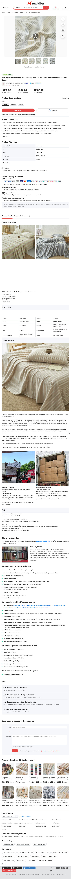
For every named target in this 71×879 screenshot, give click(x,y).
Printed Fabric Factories (42, 852)
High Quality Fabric (8, 856)
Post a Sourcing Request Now (50, 751)
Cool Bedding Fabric (41, 826)
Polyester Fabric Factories (26, 852)
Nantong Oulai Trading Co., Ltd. (14, 83)
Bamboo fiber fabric (7, 826)
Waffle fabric (55, 823)
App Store (6, 868)
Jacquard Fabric (43, 608)
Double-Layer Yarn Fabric (59, 605)
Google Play (17, 868)
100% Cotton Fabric (34, 13)
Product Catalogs (26, 816)
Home (3, 13)
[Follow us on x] (59, 868)
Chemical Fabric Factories (60, 852)
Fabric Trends (31, 860)
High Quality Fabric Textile (49, 856)
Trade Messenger (29, 868)
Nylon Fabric (17, 608)
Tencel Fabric (38, 605)
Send (15, 751)
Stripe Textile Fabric (8, 860)
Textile (8, 13)
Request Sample (30, 114)
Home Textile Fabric (19, 605)
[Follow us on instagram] (62, 868)
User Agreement (45, 874)
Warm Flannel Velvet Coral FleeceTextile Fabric (27, 820)
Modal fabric (55, 826)
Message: (8, 736)
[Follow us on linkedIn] (51, 870)
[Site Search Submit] (46, 8)
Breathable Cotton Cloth (23, 844)
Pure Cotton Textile (8, 844)
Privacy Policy (62, 874)
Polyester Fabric (8, 608)
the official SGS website (43, 541)
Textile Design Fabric (22, 856)
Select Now (65, 98)
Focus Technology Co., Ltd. (23, 874)
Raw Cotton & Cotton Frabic (19, 13)
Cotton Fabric (30, 605)
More (3, 864)
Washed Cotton (46, 605)
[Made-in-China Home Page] (35, 3)
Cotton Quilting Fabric (39, 844)
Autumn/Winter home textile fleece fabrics (13, 823)
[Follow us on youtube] (64, 868)
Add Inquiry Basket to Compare (35, 67)
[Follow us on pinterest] (67, 868)
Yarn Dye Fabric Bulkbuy (45, 860)
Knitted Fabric (25, 608)
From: (9, 727)
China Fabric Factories (9, 852)
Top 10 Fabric (20, 860)
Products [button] (17, 7)
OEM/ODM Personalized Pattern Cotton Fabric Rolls (7, 802)
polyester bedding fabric (25, 823)
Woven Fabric (34, 608)
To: (10, 732)
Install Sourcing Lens (10, 870)
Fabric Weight (35, 856)
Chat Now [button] (54, 110)
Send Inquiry (18, 110)
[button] (3, 3)
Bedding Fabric (40, 823)
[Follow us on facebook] (57, 868)
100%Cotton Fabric (41, 820)
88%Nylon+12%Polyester (8, 820)
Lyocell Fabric (56, 820)
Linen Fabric (22, 826)
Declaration (53, 874)
